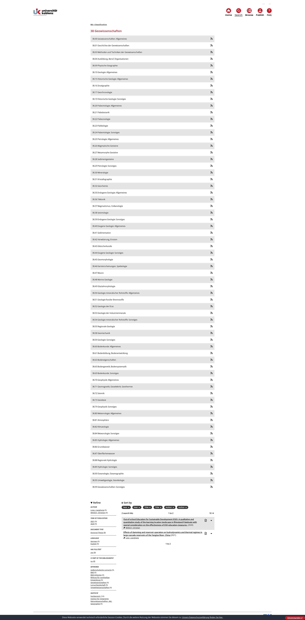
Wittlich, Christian (98, 513)
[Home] (45, 14)
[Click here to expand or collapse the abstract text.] (211, 520)
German (94, 541)
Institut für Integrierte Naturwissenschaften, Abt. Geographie (101, 601)
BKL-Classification (99, 24)
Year (125, 507)
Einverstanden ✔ (295, 618)
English (93, 544)
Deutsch (263, 4)
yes (92, 552)
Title (147, 507)
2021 (92, 521)
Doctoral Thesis (97, 532)
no (92, 561)
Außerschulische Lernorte (101, 570)
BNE (92, 572)
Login (269, 4)
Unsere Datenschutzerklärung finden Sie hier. (202, 617)
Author (169, 507)
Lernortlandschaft (98, 585)
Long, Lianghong (97, 510)
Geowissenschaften (98, 582)
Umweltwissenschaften (100, 587)
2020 (92, 524)
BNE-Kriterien (96, 575)
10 (210, 513)
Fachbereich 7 (96, 596)
